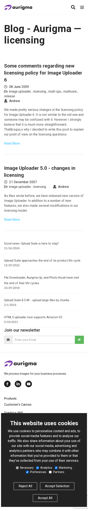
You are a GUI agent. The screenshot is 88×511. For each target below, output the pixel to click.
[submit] (79, 340)
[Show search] (73, 7)
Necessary (27, 467)
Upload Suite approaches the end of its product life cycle (42, 260)
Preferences (38, 472)
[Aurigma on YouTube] (28, 384)
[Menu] (82, 7)
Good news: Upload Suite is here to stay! (31, 243)
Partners (58, 472)
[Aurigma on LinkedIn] (18, 384)
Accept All (45, 498)
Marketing (65, 467)
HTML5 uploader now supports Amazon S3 (33, 317)
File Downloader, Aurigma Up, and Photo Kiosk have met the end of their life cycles (41, 280)
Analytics (46, 467)
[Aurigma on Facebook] (7, 384)
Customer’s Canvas (18, 405)
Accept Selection (57, 486)
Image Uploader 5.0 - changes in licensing (39, 171)
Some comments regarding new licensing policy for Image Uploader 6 (43, 73)
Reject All (25, 486)
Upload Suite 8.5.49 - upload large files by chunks (36, 300)
